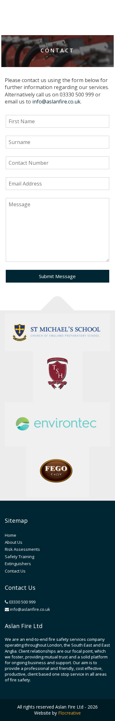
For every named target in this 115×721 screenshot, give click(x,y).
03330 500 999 (21, 602)
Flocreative (69, 713)
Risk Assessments (22, 549)
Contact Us (15, 571)
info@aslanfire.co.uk (56, 101)
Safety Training (19, 556)
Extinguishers (18, 563)
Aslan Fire (42, 16)
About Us (13, 542)
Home (10, 535)
